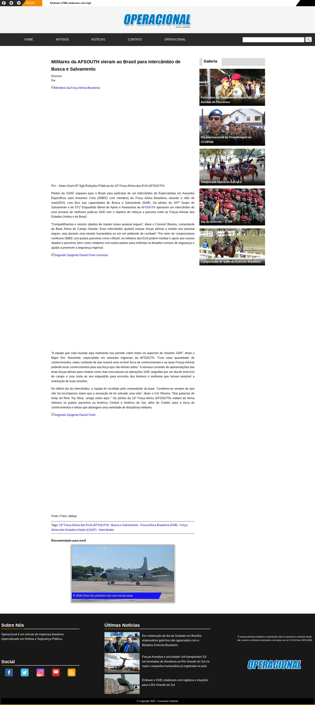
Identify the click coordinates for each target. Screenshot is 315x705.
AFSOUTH (147, 207)
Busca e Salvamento (124, 525)
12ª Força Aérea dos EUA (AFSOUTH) (84, 525)
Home (28, 39)
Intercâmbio (106, 529)
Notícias (98, 39)
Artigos (62, 39)
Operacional (175, 39)
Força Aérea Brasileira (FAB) (159, 525)
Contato (135, 39)
